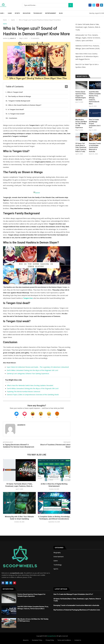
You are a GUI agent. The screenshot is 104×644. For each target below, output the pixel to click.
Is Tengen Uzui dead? (16, 109)
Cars (1, 13)
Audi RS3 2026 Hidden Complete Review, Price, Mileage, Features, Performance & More (95, 98)
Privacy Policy (50, 640)
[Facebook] (90, 5)
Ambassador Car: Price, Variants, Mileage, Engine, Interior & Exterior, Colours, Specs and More (88, 37)
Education (26, 13)
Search (70, 5)
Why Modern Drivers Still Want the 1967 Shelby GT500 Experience (81, 123)
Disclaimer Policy (37, 640)
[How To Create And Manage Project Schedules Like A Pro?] (95, 113)
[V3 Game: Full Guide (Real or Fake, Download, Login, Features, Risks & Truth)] (19, 470)
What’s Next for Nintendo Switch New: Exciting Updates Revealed (30, 385)
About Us (26, 640)
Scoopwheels (51, 636)
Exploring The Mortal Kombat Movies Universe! (23, 391)
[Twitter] (93, 5)
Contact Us (77, 640)
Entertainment (50, 13)
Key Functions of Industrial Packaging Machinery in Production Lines (77, 610)
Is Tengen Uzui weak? (16, 114)
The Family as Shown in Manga (19, 96)
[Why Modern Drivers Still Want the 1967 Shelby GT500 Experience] (81, 113)
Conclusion (13, 118)
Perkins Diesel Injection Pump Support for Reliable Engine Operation (80, 96)
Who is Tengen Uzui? (15, 92)
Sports (17, 13)
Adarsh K (13, 38)
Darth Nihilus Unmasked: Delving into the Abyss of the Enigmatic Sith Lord (32, 370)
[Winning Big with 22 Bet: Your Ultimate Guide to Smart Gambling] (19, 503)
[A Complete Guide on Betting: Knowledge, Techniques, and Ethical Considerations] (54, 503)
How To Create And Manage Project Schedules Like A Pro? (94, 123)
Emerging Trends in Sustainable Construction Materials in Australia (95, 147)
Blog (61, 13)
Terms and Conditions (64, 640)
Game (10, 13)
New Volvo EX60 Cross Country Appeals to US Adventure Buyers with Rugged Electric (86, 56)
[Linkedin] (101, 5)
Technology (37, 13)
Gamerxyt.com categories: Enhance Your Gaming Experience (28, 373)
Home (5, 20)
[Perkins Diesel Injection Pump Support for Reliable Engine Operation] (81, 85)
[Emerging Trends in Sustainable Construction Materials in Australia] (95, 137)
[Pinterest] (97, 5)
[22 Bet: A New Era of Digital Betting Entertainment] (54, 470)
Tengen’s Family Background (19, 101)
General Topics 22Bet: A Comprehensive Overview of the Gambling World (33, 395)
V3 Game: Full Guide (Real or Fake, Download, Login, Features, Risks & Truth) (87, 27)
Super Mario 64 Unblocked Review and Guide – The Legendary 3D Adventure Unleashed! (38, 367)
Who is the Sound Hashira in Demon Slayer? (24, 105)
